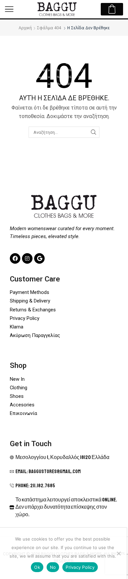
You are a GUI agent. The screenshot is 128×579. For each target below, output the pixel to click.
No (53, 567)
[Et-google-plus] (39, 258)
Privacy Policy (80, 567)
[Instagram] (27, 258)
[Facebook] (15, 258)
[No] (118, 553)
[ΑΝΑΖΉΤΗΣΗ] (93, 132)
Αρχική (25, 28)
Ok (37, 567)
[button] (9, 9)
